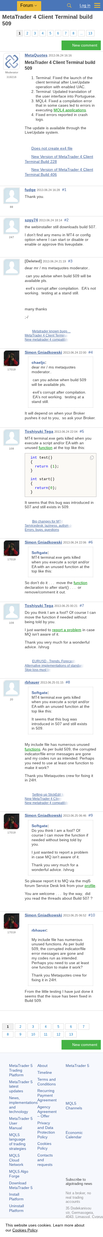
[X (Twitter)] (86, 1163)
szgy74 (31, 220)
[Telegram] (77, 1163)
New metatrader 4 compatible (47, 339)
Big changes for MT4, (48, 521)
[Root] (3, 33)
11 (46, 1034)
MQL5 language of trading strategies (17, 1142)
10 (33, 1034)
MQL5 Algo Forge (18, 1173)
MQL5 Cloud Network (16, 1160)
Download (21, 1185)
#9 (90, 815)
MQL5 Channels (74, 1105)
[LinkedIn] (77, 1172)
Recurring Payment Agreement (47, 1095)
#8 (68, 682)
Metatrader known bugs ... (51, 331)
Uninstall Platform (16, 1208)
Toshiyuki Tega (39, 431)
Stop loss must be (38, 670)
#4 (90, 352)
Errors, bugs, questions (42, 530)
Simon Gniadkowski (43, 352)
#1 (64, 189)
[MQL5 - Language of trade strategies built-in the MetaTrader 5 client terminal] (8, 5)
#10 (91, 915)
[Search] (69, 5)
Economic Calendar (74, 1134)
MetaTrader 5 (77, 1065)
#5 (82, 431)
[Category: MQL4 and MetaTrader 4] (10, 33)
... (81, 33)
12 (58, 1034)
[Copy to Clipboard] (92, 458)
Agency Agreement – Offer (47, 1111)
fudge (30, 189)
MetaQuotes (36, 55)
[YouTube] (69, 1172)
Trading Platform (21, 1070)
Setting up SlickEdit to (48, 795)
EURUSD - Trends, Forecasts (54, 661)
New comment (84, 45)
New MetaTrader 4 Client (43, 799)
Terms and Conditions (46, 1081)
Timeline (44, 1072)
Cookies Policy (44, 1145)
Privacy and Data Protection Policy (46, 1130)
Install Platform (16, 1196)
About (42, 1065)
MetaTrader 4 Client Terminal (46, 335)
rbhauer (32, 682)
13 (90, 33)
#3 (70, 261)
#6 (90, 542)
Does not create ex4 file (52, 148)
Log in (85, 5)
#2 (66, 220)
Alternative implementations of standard (54, 666)
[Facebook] (69, 1163)
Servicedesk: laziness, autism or (49, 526)
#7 (82, 605)
